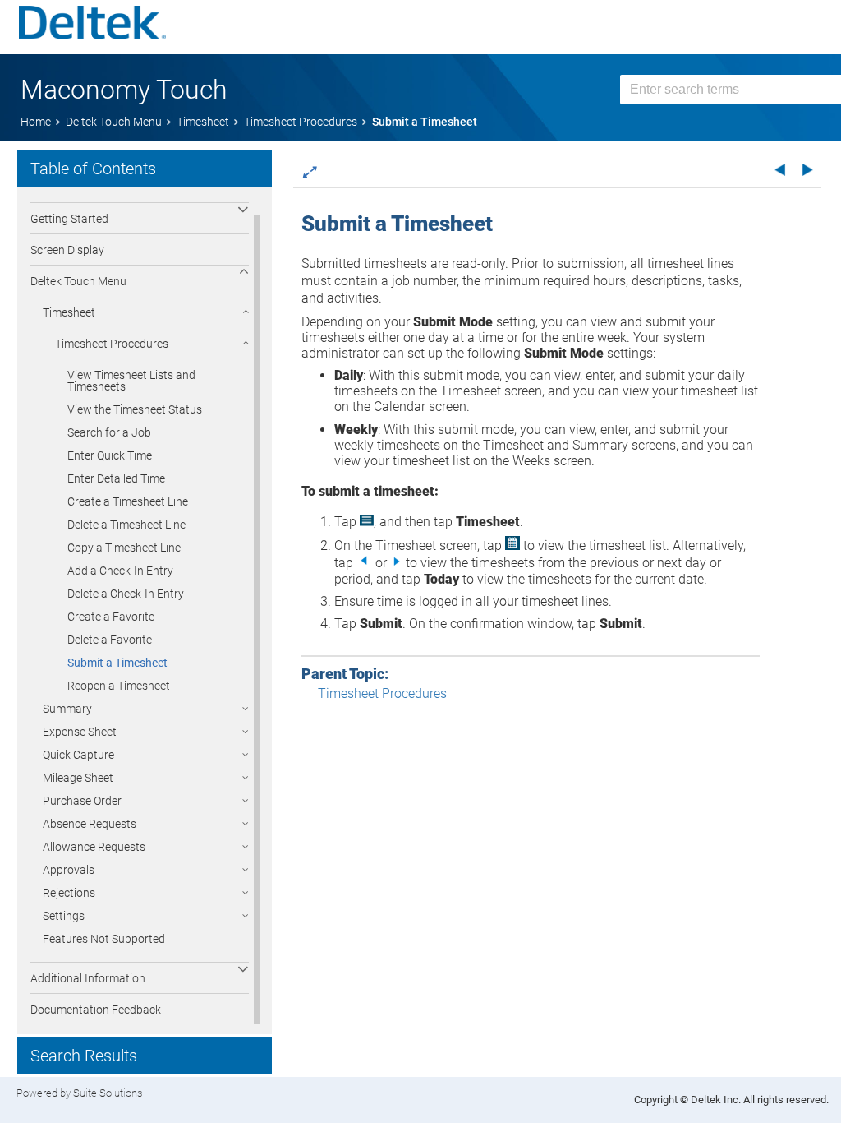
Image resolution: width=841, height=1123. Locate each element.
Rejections (69, 892)
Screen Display (67, 249)
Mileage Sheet (78, 777)
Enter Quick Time (109, 455)
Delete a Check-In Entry (125, 593)
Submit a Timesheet (117, 662)
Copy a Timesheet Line (124, 547)
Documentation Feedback (95, 1009)
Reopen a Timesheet (118, 685)
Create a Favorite (110, 616)
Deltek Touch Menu (78, 281)
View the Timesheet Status (134, 409)
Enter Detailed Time (116, 478)
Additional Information (87, 978)
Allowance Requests (94, 846)
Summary (67, 708)
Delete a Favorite (109, 639)
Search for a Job (109, 432)
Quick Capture (78, 754)
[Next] (808, 169)
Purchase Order (82, 800)
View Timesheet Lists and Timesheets (131, 380)
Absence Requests (89, 823)
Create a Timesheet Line (127, 501)
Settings (64, 915)
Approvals (68, 869)
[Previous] (780, 169)
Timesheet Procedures (111, 343)
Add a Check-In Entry (120, 570)
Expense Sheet (80, 731)
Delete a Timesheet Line (126, 524)
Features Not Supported (104, 938)
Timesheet (69, 312)
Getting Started (69, 218)
